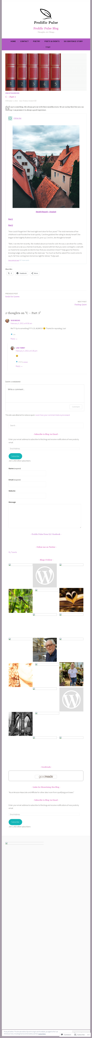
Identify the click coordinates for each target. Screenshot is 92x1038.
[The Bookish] (71, 650)
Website (12, 491)
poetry (36, 41)
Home (13, 41)
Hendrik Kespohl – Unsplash (46, 212)
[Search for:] (46, 425)
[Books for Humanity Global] (21, 650)
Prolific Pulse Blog (46, 28)
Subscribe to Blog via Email (46, 434)
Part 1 (10, 219)
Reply (13, 338)
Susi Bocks (15, 320)
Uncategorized (12, 93)
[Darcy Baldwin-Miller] (71, 699)
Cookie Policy (42, 1034)
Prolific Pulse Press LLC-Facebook (46, 534)
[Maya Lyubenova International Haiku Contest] (21, 601)
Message (12, 502)
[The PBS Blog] (71, 625)
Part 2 (10, 225)
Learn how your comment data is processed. (52, 415)
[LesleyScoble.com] (71, 575)
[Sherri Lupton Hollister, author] (47, 601)
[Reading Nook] (71, 600)
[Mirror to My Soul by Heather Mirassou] (71, 674)
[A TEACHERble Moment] (47, 724)
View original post (13, 260)
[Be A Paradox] (45, 748)
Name (15, 468)
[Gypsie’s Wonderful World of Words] (45, 625)
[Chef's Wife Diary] (21, 724)
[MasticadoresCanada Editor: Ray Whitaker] (45, 650)
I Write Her (17, 118)
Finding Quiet (81, 303)
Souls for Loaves (12, 295)
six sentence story (73, 41)
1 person (25, 362)
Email (15, 479)
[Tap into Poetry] (45, 576)
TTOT (48, 47)
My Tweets (13, 552)
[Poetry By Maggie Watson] (47, 675)
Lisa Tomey (20, 348)
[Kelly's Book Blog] (21, 575)
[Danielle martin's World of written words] (21, 675)
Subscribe (15, 456)
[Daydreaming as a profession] (45, 699)
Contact (24, 41)
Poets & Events (52, 41)
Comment (76, 407)
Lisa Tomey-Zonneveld (27, 101)
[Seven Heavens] (71, 748)
